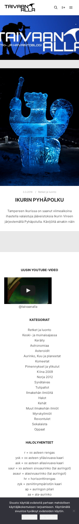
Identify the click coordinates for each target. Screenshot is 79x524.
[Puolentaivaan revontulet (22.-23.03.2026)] (28, 290)
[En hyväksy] (74, 511)
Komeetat (42, 361)
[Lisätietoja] (63, 7)
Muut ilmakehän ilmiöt (42, 408)
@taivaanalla (28, 307)
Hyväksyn (29, 517)
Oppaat (39, 429)
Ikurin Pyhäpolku (39, 200)
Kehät (42, 403)
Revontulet (42, 419)
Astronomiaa (39, 346)
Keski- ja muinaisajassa (39, 335)
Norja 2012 (45, 377)
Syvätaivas (42, 382)
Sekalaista (39, 424)
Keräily (40, 340)
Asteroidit (42, 351)
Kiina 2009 (45, 372)
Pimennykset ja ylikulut (42, 366)
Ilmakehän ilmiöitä (39, 393)
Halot (42, 398)
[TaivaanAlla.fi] (19, 7)
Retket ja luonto (47, 192)
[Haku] (56, 7)
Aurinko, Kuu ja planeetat (42, 356)
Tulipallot (42, 387)
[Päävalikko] (71, 7)
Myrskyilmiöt (42, 414)
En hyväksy (48, 517)
